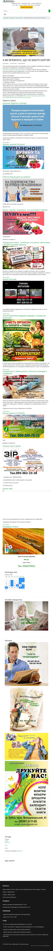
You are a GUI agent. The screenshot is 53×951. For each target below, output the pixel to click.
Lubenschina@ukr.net (36, 3)
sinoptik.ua (19, 851)
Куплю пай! (7, 488)
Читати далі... (6, 142)
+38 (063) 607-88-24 (25, 3)
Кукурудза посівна (10, 526)
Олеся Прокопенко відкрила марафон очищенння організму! (24, 316)
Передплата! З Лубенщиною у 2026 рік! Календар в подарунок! (25, 372)
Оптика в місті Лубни (12, 446)
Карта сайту (33, 945)
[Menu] (5, 14)
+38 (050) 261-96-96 (15, 3)
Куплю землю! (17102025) (14, 413)
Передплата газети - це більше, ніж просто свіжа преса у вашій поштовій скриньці (26, 243)
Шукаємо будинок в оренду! (15, 103)
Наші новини (5, 63)
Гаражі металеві (9, 279)
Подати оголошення (26, 7)
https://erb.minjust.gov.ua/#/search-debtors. (14, 69)
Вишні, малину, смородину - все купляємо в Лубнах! (25, 210)
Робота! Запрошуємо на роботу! (16, 177)
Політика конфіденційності (44, 945)
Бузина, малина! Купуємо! (14, 144)
